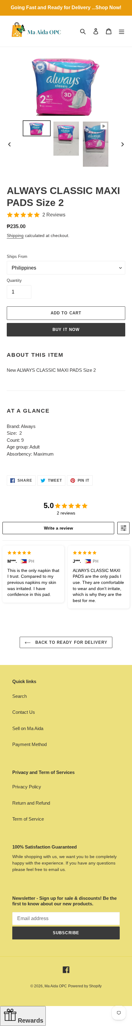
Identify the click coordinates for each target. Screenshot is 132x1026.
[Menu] (121, 31)
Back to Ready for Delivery (70, 642)
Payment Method (29, 744)
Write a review (58, 528)
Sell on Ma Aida (27, 728)
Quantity (14, 280)
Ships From (17, 256)
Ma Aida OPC (56, 986)
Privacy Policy (26, 786)
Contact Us (23, 712)
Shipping (15, 235)
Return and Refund (31, 803)
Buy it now (66, 329)
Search (19, 696)
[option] (37, 128)
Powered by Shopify (85, 986)
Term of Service (28, 819)
